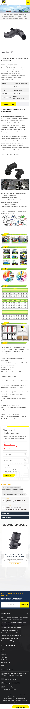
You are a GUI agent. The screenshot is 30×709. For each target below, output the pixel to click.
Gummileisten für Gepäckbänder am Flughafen (14, 617)
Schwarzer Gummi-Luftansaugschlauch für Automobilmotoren (11, 446)
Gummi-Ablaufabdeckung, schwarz (11, 633)
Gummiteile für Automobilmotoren (17, 16)
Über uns (3, 652)
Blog (2, 665)
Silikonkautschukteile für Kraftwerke (11, 627)
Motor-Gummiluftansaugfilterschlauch (12, 489)
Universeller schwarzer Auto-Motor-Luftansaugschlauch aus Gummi (15, 555)
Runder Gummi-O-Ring (7, 641)
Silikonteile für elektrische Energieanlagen (13, 622)
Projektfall (4, 657)
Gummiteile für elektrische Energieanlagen (13, 625)
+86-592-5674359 (11, 679)
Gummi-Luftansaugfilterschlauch (11, 487)
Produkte (3, 654)
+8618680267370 (15, 683)
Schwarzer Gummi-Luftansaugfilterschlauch (14, 494)
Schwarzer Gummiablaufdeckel (9, 630)
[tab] (8, 104)
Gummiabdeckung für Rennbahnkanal (11, 635)
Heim (5, 16)
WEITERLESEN (15, 563)
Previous (2, 556)
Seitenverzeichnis (9, 699)
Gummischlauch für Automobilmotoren (12, 492)
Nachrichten (4, 660)
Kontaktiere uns (5, 662)
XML (16, 699)
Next (27, 556)
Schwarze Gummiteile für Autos (10, 638)
